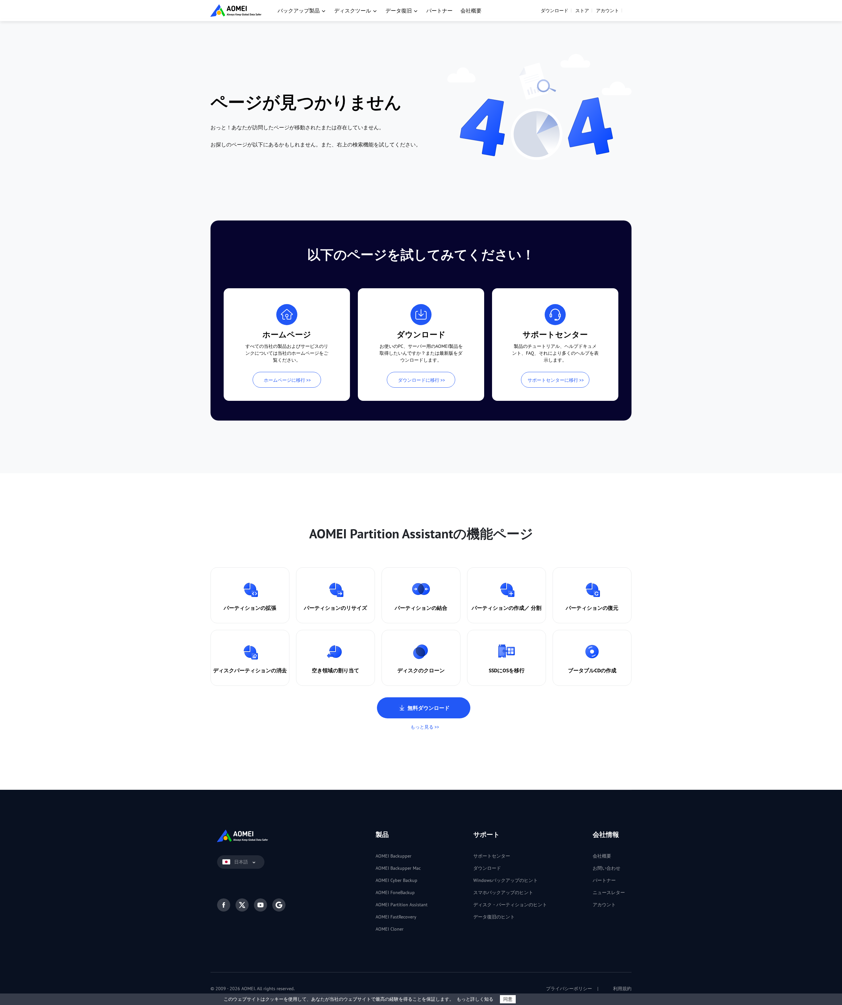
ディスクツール (352, 10)
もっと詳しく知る (475, 999)
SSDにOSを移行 (507, 670)
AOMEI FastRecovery (396, 917)
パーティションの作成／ (501, 608)
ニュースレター (609, 892)
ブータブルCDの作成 (592, 670)
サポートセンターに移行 (553, 380)
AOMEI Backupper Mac (398, 868)
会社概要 (471, 10)
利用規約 (622, 989)
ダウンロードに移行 (418, 380)
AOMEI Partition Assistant (402, 905)
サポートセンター (491, 856)
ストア (582, 10)
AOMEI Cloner (390, 929)
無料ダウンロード (429, 708)
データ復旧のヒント (494, 917)
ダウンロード (554, 10)
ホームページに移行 (284, 380)
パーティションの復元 (592, 608)
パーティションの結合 (421, 608)
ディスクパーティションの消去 (250, 670)
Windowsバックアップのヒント (505, 880)
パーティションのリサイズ (335, 608)
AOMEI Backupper (393, 856)
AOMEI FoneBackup (395, 892)
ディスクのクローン (421, 670)
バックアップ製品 (299, 10)
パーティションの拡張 (250, 608)
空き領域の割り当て (335, 670)
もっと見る (421, 727)
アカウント (607, 10)
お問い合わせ (606, 868)
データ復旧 (398, 10)
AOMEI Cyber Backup (396, 880)
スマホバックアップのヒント (503, 892)
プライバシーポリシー (568, 989)
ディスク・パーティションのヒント (510, 905)
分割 (536, 608)
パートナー (439, 10)
